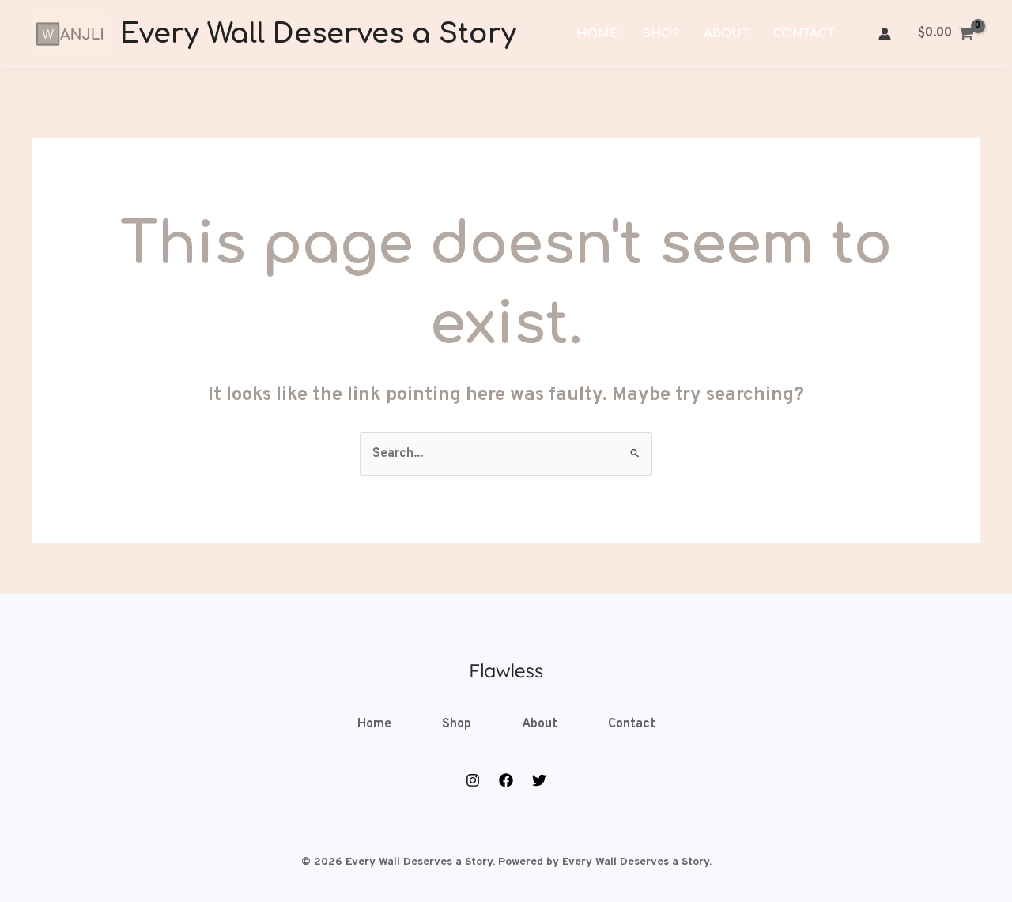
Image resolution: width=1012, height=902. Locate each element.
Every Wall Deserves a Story (318, 33)
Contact (804, 33)
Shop (661, 33)
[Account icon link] (884, 34)
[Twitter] (539, 780)
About (727, 33)
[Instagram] (473, 780)
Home (597, 33)
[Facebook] (506, 780)
